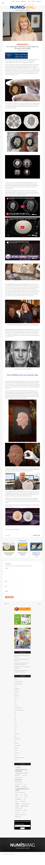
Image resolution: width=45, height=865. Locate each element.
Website (6, 591)
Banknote (16, 693)
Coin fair (33, 1)
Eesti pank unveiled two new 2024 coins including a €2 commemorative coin (9, 553)
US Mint (15, 755)
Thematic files (24, 1)
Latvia (15, 731)
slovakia (15, 750)
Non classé (16, 743)
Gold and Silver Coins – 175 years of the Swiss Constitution (22, 553)
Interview (16, 726)
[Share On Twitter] (35, 535)
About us (18, 1)
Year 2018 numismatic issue (19, 757)
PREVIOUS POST (6, 603)
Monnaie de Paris (17, 738)
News (15, 740)
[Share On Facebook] (34, 535)
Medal (15, 736)
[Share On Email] (39, 535)
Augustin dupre (17, 688)
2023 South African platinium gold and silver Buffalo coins (21, 656)
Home (14, 1)
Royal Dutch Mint (17, 745)
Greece (15, 721)
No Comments (7, 535)
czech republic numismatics (20, 792)
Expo (29, 1)
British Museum (17, 695)
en (24, 4)
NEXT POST (39, 603)
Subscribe (22, 828)
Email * (6, 586)
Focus (15, 719)
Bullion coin (16, 698)
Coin (18, 44)
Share (32, 535)
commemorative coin (24, 44)
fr (25, 4)
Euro (15, 712)
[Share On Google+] (38, 535)
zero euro (16, 759)
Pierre (26, 50)
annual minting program (18, 681)
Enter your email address (19, 823)
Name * (6, 581)
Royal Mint (18, 810)
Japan (24, 799)
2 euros (15, 679)
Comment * (7, 568)
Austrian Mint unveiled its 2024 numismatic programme (21, 660)
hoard (15, 724)
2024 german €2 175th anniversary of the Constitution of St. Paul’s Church (36, 554)
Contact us (38, 1)
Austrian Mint (16, 690)
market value (16, 733)
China (15, 700)
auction (15, 686)
